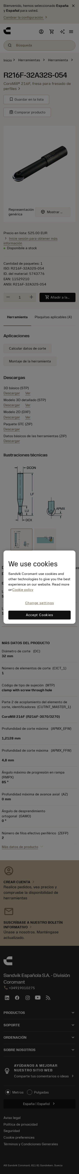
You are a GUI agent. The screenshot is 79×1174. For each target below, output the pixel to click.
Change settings (39, 603)
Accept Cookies (39, 615)
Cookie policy (22, 590)
